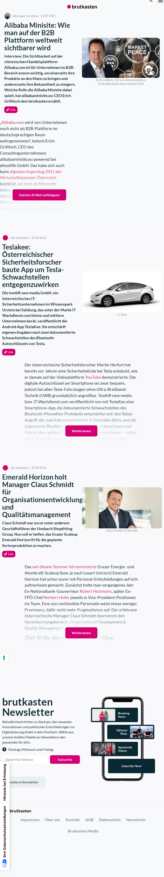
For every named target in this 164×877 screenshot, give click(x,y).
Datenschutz (110, 819)
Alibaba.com (12, 122)
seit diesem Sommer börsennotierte (64, 566)
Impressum (30, 819)
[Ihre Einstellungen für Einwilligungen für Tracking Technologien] (4, 658)
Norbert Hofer (57, 597)
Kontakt (73, 819)
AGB (89, 819)
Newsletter (136, 819)
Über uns (52, 819)
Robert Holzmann (96, 591)
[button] (11, 109)
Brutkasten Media (83, 831)
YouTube (93, 377)
